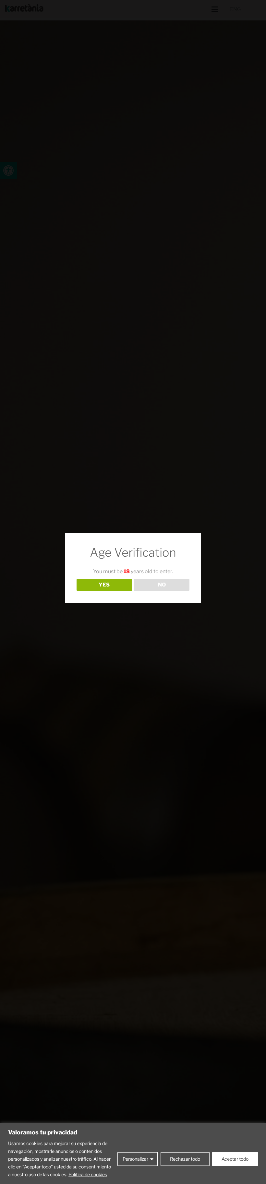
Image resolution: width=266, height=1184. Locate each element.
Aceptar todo (235, 1159)
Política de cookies (87, 1174)
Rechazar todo (185, 1159)
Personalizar (135, 1159)
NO (162, 585)
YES (104, 585)
